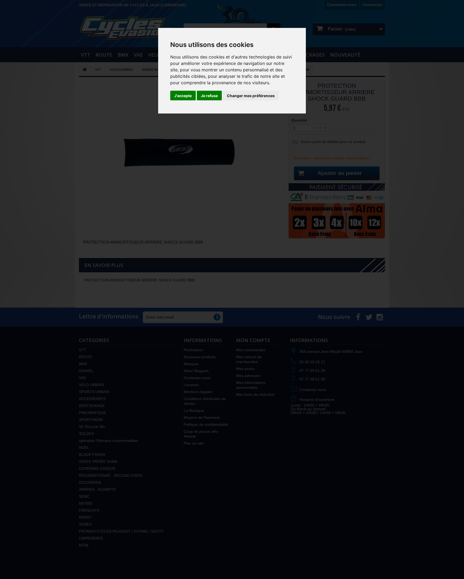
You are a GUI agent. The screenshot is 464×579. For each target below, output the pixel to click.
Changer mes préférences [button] (251, 95)
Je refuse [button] (209, 95)
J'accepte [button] (183, 95)
